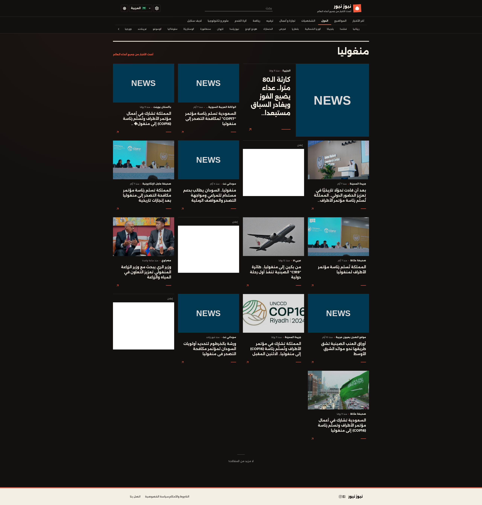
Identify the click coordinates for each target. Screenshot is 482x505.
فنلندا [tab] (343, 29)
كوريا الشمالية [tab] (313, 29)
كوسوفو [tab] (157, 29)
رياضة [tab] (256, 20)
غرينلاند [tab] (142, 29)
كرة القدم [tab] (241, 20)
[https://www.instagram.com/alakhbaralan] (340, 496)
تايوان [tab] (220, 29)
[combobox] (239, 8)
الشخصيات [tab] (308, 20)
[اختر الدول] (156, 8)
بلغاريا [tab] (295, 29)
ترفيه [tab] (269, 20)
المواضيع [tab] (340, 20)
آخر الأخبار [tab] (358, 20)
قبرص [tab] (282, 29)
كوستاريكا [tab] (188, 29)
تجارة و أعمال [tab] (287, 20)
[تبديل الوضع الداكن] (124, 8)
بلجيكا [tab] (330, 29)
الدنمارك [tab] (268, 29)
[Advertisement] (273, 172)
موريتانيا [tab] (357, 29)
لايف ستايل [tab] (194, 20)
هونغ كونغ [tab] (251, 29)
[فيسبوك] (344, 496)
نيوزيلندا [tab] (234, 29)
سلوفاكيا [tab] (172, 29)
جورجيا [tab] (128, 29)
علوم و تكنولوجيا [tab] (218, 20)
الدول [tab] (324, 20)
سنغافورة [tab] (205, 29)
